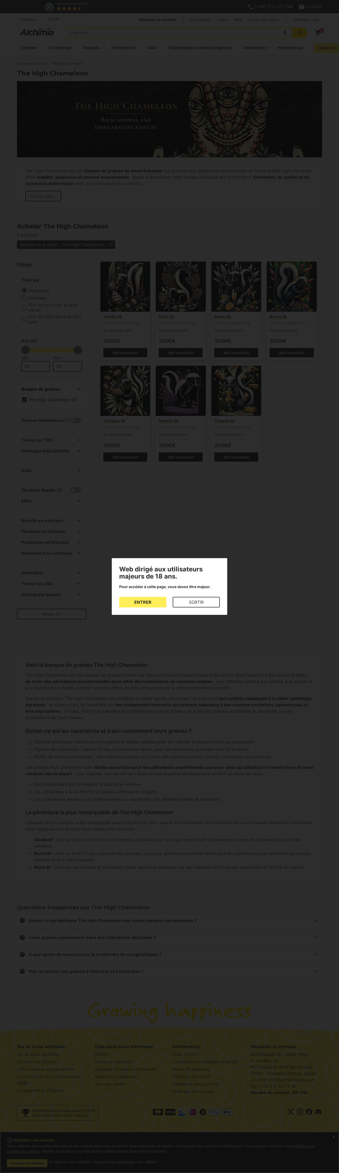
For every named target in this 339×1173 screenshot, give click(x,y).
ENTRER (142, 602)
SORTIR (196, 602)
